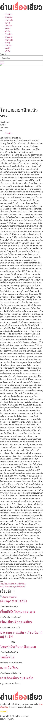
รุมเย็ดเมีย (7, 657)
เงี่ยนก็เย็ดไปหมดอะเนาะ (18, 612)
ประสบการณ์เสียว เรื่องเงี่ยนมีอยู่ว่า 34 (21, 634)
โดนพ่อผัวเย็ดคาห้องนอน (18, 647)
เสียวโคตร (9, 17)
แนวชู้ (7, 23)
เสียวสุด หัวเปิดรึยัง (14, 601)
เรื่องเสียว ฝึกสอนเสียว (16, 622)
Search (3, 54)
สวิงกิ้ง (7, 31)
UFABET (4, 711)
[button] (21, 121)
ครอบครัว (9, 20)
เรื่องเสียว (9, 14)
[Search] (2, 63)
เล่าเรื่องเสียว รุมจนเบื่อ (16, 678)
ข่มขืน (7, 28)
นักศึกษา (8, 26)
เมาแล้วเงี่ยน (9, 668)
